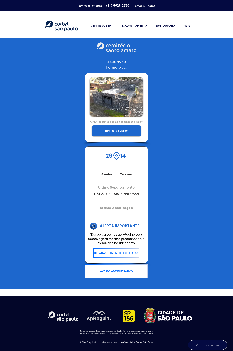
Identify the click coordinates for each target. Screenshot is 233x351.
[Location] (116, 156)
